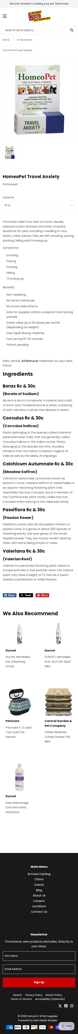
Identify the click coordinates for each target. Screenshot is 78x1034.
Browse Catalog (39, 874)
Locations (39, 906)
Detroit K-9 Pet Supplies (43, 1016)
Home (6, 40)
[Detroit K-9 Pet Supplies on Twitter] (60, 1006)
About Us (39, 895)
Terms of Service (21, 999)
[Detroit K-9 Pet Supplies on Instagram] (71, 1006)
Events (39, 885)
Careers (39, 901)
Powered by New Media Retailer (37, 1020)
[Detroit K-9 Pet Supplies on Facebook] (66, 1006)
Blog (39, 890)
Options (8, 197)
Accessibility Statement (50, 999)
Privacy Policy (33, 995)
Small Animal (24, 40)
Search (17, 995)
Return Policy (54, 995)
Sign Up (39, 982)
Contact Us (39, 912)
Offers (39, 879)
